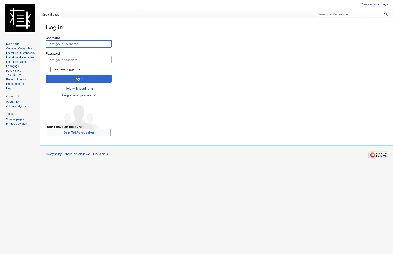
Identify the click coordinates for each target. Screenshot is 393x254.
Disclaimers (100, 154)
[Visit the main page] (20, 18)
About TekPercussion (77, 154)
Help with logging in (79, 88)
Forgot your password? (79, 95)
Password (53, 53)
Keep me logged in (66, 69)
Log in (79, 79)
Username (53, 38)
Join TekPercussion (78, 132)
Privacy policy (53, 154)
